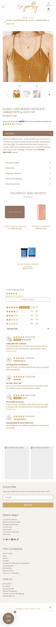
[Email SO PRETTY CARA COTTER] (15, 540)
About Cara (7, 553)
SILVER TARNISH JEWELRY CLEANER (28, 265)
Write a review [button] (28, 299)
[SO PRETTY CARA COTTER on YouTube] (7, 540)
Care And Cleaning (11, 532)
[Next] (36, 86)
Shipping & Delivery (10, 525)
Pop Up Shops (8, 588)
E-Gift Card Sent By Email (15, 226)
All (32, 18)
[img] (19, 337)
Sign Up (28, 505)
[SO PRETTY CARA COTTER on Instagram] (12, 540)
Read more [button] (11, 351)
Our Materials (8, 566)
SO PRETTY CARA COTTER (31, 609)
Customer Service (10, 520)
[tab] (28, 133)
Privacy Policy (8, 570)
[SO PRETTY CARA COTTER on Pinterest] (9, 540)
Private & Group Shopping (13, 593)
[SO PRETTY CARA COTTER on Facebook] (4, 540)
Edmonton (7, 584)
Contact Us (7, 527)
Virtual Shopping (10, 591)
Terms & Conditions (11, 573)
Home (24, 18)
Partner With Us (9, 596)
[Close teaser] (15, 612)
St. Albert (6, 586)
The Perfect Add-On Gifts (28, 193)
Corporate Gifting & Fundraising (16, 563)
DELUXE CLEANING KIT (41, 226)
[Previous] (20, 86)
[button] (8, 124)
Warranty (6, 534)
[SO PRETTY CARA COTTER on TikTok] (18, 540)
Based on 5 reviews (14, 296)
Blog (5, 556)
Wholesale (7, 568)
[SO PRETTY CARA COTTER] (28, 7)
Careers (6, 561)
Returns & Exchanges (11, 522)
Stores (5, 558)
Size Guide (7, 529)
